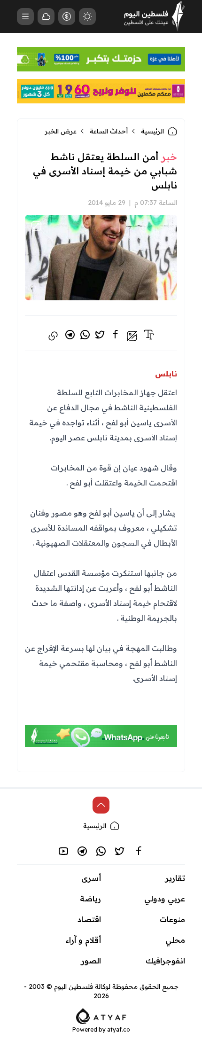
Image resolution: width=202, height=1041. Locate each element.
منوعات (172, 919)
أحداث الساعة (109, 131)
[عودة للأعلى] (101, 805)
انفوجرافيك (165, 960)
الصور (91, 960)
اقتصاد (89, 919)
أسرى (91, 878)
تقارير (175, 878)
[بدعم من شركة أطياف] (101, 1015)
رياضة (90, 898)
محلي (175, 940)
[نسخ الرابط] (53, 336)
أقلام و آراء (83, 940)
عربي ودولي (164, 898)
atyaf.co (118, 1029)
